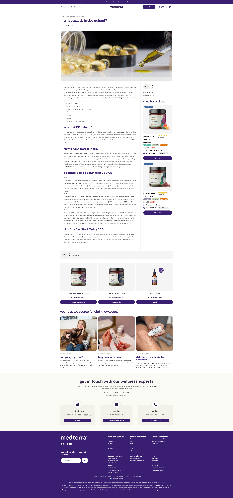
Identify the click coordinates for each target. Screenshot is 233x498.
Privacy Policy (115, 476)
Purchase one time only (154, 150)
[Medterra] (74, 437)
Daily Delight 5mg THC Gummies (149, 139)
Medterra (98, 476)
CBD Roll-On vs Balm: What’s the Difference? (149, 358)
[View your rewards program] (162, 7)
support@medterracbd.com (116, 420)
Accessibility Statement (135, 476)
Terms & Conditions (124, 476)
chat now (77, 420)
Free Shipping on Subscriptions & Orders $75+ (117, 2)
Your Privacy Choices (117, 478)
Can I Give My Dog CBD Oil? (71, 357)
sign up (84, 460)
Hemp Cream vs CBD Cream (109, 357)
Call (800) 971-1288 (155, 420)
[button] (166, 7)
